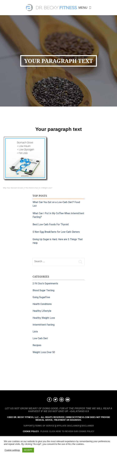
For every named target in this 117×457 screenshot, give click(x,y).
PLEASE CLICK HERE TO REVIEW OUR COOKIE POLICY (67, 431)
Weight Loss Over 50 (44, 352)
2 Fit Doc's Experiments (45, 283)
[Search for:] (55, 261)
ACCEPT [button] (28, 450)
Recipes (37, 345)
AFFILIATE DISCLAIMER (68, 426)
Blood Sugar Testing (43, 290)
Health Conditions (42, 304)
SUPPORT (28, 426)
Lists (35, 331)
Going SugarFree (41, 297)
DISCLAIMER (87, 426)
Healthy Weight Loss (44, 317)
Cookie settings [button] (12, 450)
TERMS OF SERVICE (45, 426)
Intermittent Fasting (44, 324)
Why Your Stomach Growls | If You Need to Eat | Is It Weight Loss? (27, 188)
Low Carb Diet (40, 338)
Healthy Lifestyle (42, 310)
